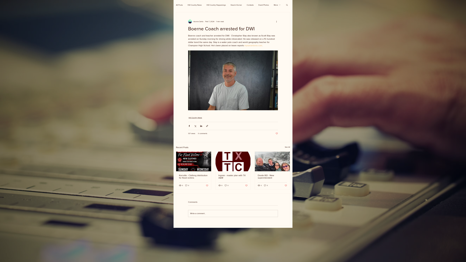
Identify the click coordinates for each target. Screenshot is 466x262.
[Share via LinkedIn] (201, 126)
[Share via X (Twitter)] (195, 126)
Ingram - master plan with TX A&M (232, 176)
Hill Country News (195, 5)
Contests (250, 5)
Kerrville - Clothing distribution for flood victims (193, 176)
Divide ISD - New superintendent (266, 176)
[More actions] (276, 21)
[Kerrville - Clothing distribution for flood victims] (193, 161)
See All (287, 147)
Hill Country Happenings (216, 5)
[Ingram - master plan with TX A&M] (233, 161)
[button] (287, 5)
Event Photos (263, 5)
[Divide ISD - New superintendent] (272, 161)
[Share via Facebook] (189, 126)
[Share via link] (207, 126)
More (276, 5)
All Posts (179, 5)
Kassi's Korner (236, 5)
